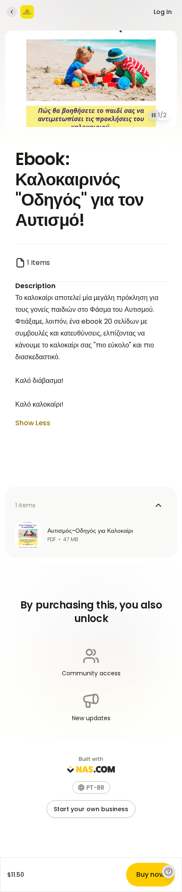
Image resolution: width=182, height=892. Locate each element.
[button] (91, 787)
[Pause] (153, 115)
